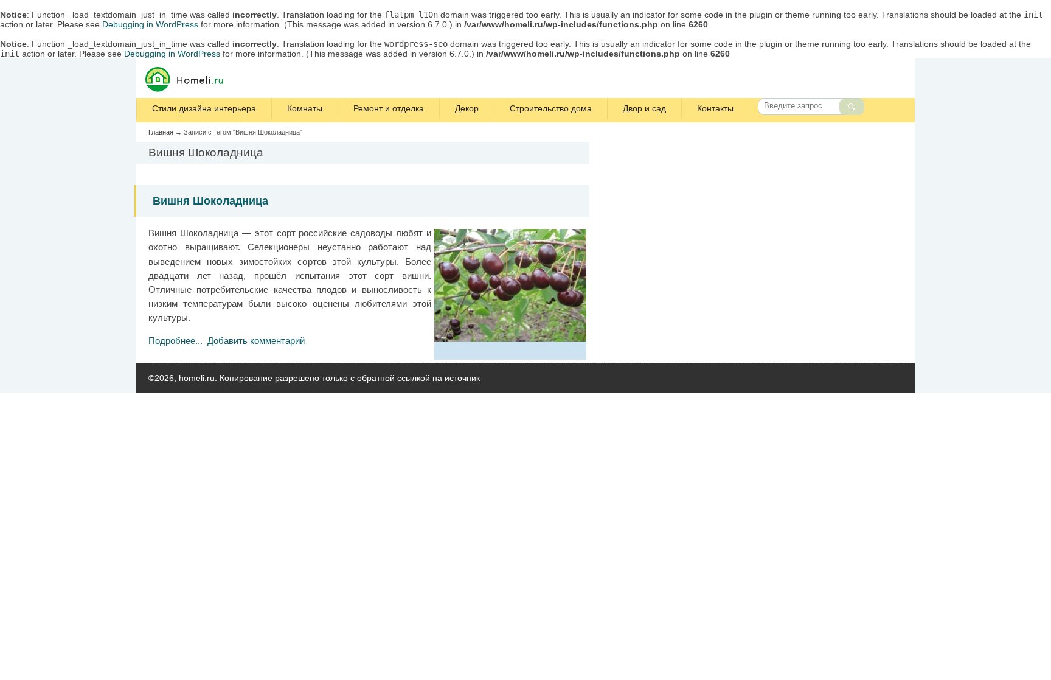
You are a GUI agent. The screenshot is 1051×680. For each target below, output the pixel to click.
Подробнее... (175, 340)
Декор (467, 108)
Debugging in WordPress (150, 24)
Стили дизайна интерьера (204, 108)
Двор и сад (644, 108)
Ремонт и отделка (388, 108)
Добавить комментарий (256, 340)
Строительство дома (551, 108)
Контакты (715, 108)
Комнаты (304, 108)
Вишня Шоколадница (210, 201)
